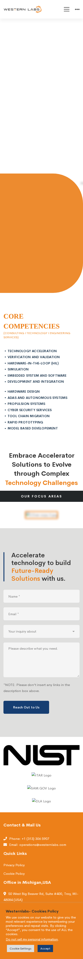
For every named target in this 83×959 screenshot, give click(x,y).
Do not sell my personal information (32, 939)
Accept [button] (45, 948)
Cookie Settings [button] (20, 948)
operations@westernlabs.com (42, 844)
